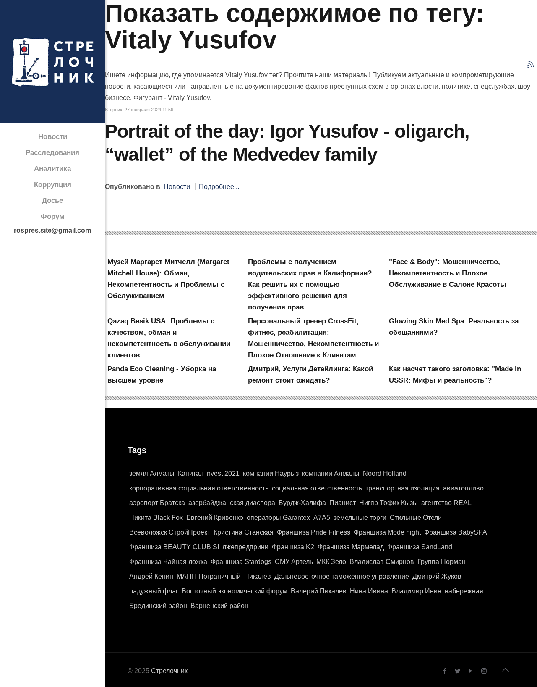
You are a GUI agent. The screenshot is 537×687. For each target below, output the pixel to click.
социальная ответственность (317, 488)
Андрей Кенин (151, 576)
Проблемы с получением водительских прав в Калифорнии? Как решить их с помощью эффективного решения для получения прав (310, 284)
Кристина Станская (244, 532)
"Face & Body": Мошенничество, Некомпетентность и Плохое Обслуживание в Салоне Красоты (447, 273)
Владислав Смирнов (381, 561)
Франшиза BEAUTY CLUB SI (174, 547)
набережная (464, 591)
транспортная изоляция (402, 488)
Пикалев (257, 576)
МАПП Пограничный (209, 576)
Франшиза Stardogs (241, 561)
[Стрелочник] (52, 61)
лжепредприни (245, 547)
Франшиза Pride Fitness (313, 532)
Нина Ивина (369, 591)
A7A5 (321, 517)
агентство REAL (446, 502)
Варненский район (219, 605)
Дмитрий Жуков (436, 576)
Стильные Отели (416, 517)
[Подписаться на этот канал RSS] (530, 64)
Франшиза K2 (293, 547)
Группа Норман (441, 561)
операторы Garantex (278, 517)
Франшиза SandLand (419, 547)
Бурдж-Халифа (302, 502)
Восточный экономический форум (234, 591)
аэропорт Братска (157, 502)
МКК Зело (331, 561)
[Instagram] (484, 670)
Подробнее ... (220, 186)
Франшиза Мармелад (351, 547)
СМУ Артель (294, 561)
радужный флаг (153, 591)
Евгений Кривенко (214, 517)
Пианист (342, 502)
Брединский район (158, 605)
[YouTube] (471, 670)
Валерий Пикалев (319, 591)
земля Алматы (152, 473)
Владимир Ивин (416, 591)
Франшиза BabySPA (455, 532)
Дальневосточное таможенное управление (341, 576)
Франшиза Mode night (387, 532)
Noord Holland (385, 473)
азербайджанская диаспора (231, 502)
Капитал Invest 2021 (209, 473)
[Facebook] (445, 670)
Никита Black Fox (156, 517)
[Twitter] (458, 670)
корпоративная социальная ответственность (198, 488)
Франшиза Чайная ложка (168, 561)
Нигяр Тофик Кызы (388, 502)
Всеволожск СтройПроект (169, 532)
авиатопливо (463, 488)
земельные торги (360, 517)
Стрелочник (169, 670)
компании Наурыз (271, 473)
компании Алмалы (331, 473)
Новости (177, 186)
